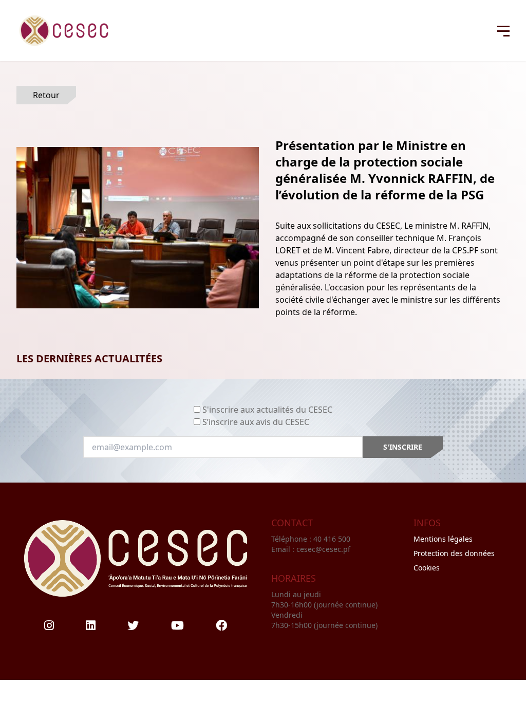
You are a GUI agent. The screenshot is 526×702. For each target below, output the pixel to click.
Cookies (427, 567)
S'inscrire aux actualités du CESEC (267, 409)
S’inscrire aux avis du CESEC (255, 422)
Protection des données (454, 553)
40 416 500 (332, 539)
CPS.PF (465, 250)
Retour (46, 95)
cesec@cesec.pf (323, 549)
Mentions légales (443, 539)
